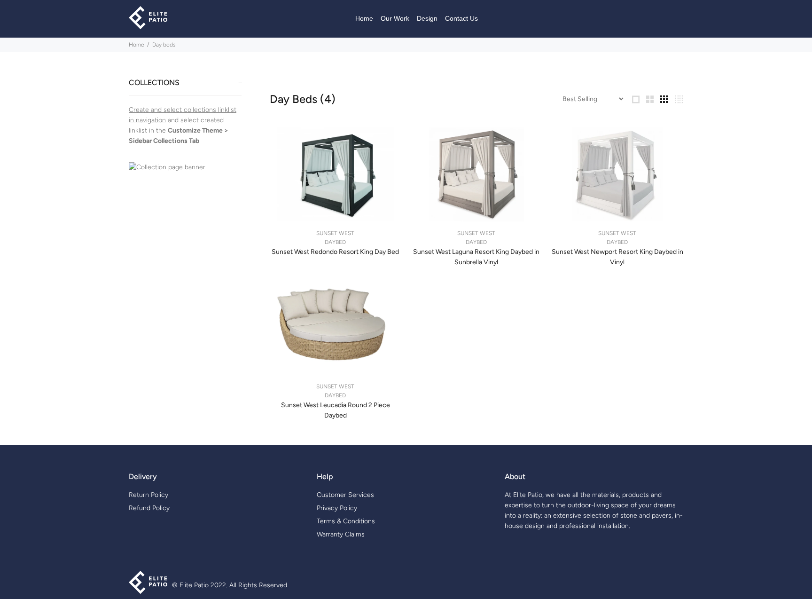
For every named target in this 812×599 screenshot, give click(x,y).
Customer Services (345, 495)
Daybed (335, 242)
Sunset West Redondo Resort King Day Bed (335, 252)
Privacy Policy (337, 508)
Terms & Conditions (346, 521)
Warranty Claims (341, 534)
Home (136, 44)
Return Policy (148, 495)
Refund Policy (149, 508)
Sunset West (335, 233)
